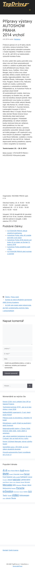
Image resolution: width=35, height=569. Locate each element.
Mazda (22, 482)
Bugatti (11, 474)
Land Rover (6, 482)
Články (7, 297)
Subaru (25, 491)
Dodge (21, 474)
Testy (5, 495)
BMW (6, 473)
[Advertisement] (17, 176)
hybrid (30, 477)
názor (29, 485)
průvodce (8, 491)
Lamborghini (25, 480)
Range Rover (16, 491)
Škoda (13, 498)
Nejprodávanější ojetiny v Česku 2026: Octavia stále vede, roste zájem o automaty (16, 431)
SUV (30, 491)
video (15, 495)
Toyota (10, 495)
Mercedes (7, 485)
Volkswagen (24, 495)
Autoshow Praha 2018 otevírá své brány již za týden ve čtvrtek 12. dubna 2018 (19, 242)
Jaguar (9, 480)
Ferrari (27, 474)
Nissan (24, 485)
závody (8, 498)
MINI (14, 485)
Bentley (27, 470)
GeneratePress (17, 566)
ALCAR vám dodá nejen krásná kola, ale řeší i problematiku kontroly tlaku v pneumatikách (17, 308)
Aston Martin (15, 470)
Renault (21, 491)
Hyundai (5, 479)
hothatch (23, 477)
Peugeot (13, 488)
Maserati (18, 482)
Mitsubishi (19, 485)
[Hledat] (29, 386)
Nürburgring (7, 488)
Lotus (14, 482)
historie (9, 477)
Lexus (10, 482)
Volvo (4, 498)
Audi (22, 470)
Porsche (20, 488)
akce (9, 470)
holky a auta (16, 477)
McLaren (27, 482)
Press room (15, 297)
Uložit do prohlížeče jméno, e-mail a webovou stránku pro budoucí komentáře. (18, 365)
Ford (4, 477)
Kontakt (5, 550)
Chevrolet (16, 474)
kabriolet (16, 479)
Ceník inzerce (13, 550)
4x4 (5, 470)
